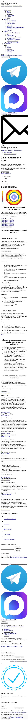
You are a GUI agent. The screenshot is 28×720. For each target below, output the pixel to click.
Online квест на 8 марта (12, 41)
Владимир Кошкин (5, 392)
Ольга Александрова (6, 494)
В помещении (10, 15)
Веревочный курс (11, 20)
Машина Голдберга (8, 632)
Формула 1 (9, 30)
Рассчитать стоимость (6, 227)
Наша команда (10, 50)
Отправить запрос (19, 708)
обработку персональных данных (18, 557)
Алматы (16, 6)
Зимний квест (10, 35)
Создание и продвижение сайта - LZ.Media (11, 646)
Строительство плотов (12, 28)
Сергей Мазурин (5, 415)
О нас (5, 45)
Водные (9, 12)
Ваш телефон (18, 548)
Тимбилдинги (7, 10)
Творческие (9, 14)
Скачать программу (6, 173)
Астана (20, 6)
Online (8, 18)
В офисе (9, 16)
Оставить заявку (5, 172)
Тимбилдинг (7, 629)
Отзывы (9, 47)
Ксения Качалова (5, 453)
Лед (8, 34)
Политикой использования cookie (17, 717)
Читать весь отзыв (5, 412)
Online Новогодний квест (13, 42)
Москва (2, 6)
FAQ (8, 46)
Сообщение (18, 551)
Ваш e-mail (17, 550)
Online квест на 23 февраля (13, 39)
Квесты (8, 11)
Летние (5, 19)
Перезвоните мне (19, 657)
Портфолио (9, 49)
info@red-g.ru (4, 113)
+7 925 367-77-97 (12, 113)
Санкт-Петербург (9, 6)
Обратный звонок (5, 57)
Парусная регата (11, 23)
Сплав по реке (10, 22)
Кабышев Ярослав (5, 436)
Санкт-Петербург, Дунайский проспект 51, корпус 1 (14, 564)
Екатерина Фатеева (5, 480)
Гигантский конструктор (10, 633)
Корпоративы (7, 43)
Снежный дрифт (11, 38)
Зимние (5, 31)
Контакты (9, 51)
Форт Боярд (10, 24)
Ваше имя (17, 547)
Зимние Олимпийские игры (14, 37)
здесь (2, 334)
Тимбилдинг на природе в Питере (15, 27)
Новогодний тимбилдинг (13, 32)
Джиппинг (9, 26)
